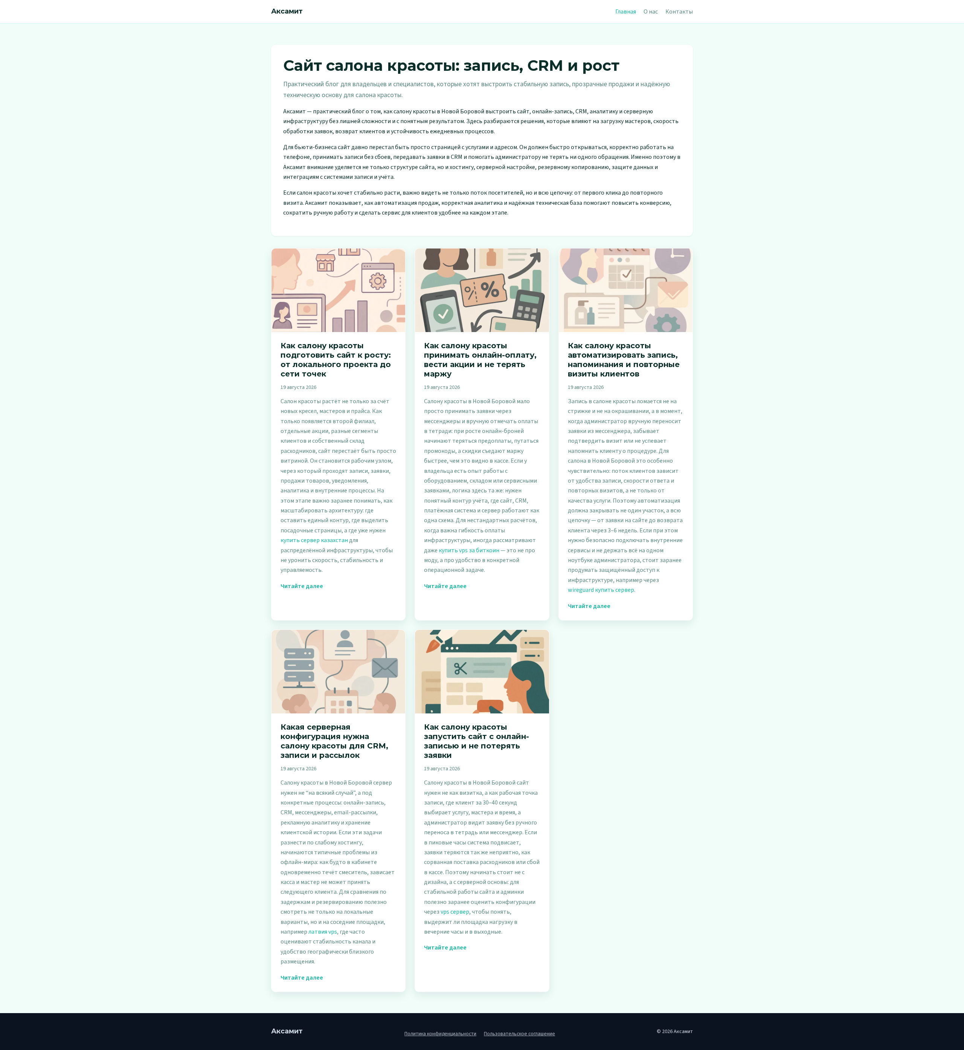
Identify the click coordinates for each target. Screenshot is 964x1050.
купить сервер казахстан (314, 540)
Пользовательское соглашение (519, 1033)
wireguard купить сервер (601, 590)
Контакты (679, 12)
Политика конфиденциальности (440, 1033)
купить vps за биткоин (469, 550)
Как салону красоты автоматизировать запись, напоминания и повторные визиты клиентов (624, 359)
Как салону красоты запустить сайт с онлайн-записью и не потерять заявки (476, 741)
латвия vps (322, 932)
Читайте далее (302, 586)
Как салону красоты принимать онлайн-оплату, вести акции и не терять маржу (480, 359)
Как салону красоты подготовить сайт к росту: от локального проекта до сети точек (336, 359)
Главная (625, 12)
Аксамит (287, 11)
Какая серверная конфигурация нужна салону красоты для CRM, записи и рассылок (334, 741)
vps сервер (455, 912)
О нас (651, 12)
